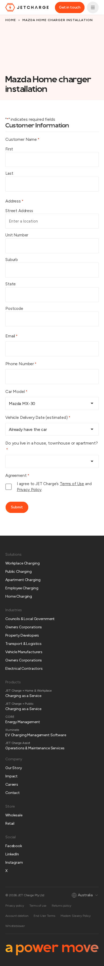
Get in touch (70, 7)
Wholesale (13, 815)
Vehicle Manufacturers (23, 652)
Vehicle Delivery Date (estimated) (37, 417)
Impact (11, 776)
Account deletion (16, 916)
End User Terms (44, 916)
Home (10, 20)
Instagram (14, 862)
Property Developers (22, 635)
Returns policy (61, 905)
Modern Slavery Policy (76, 916)
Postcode (14, 308)
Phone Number (21, 363)
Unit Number (16, 235)
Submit (17, 507)
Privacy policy (14, 905)
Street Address (19, 210)
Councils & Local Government (30, 619)
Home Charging (18, 596)
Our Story (13, 768)
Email (11, 335)
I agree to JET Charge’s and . (54, 486)
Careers (11, 784)
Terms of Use (72, 483)
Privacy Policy (29, 489)
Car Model (16, 391)
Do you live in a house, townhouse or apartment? (51, 446)
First (9, 149)
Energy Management (22, 722)
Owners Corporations (23, 627)
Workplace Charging (22, 563)
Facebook (13, 846)
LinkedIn (12, 854)
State (10, 284)
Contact (12, 792)
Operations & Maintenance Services (34, 748)
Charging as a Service (23, 696)
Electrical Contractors (24, 668)
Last (9, 173)
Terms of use (37, 905)
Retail (9, 823)
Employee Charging (21, 588)
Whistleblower (15, 926)
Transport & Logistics (23, 643)
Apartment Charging (22, 580)
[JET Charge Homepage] (27, 7)
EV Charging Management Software (35, 735)
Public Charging (18, 571)
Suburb (11, 259)
